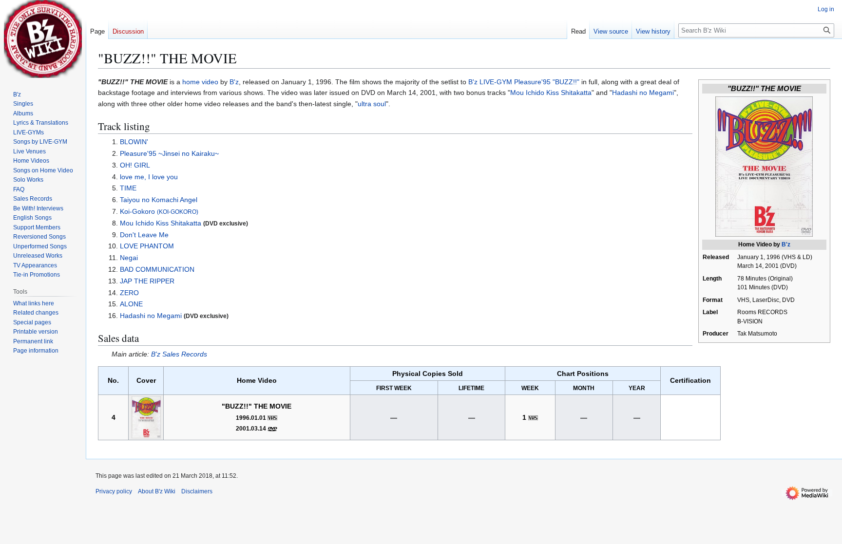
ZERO (129, 293)
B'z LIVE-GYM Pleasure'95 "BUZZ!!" (523, 82)
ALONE (131, 304)
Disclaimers (196, 491)
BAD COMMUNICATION (157, 269)
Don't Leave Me (144, 235)
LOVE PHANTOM (147, 246)
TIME (128, 188)
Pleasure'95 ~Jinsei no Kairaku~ (169, 153)
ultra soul (372, 104)
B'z (786, 244)
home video (200, 82)
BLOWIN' (134, 142)
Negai (129, 258)
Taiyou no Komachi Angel (158, 200)
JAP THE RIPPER (147, 281)
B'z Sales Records (179, 354)
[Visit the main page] (43, 39)
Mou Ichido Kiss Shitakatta (551, 92)
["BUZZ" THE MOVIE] (146, 416)
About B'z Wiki (156, 491)
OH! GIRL (135, 165)
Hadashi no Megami (643, 92)
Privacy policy (114, 491)
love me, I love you (149, 177)
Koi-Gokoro (159, 211)
